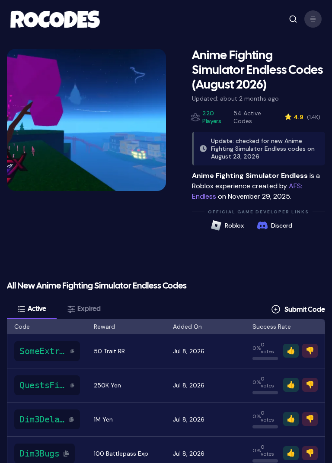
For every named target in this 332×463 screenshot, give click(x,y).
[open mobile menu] (293, 19)
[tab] (32, 309)
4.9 (302, 117)
